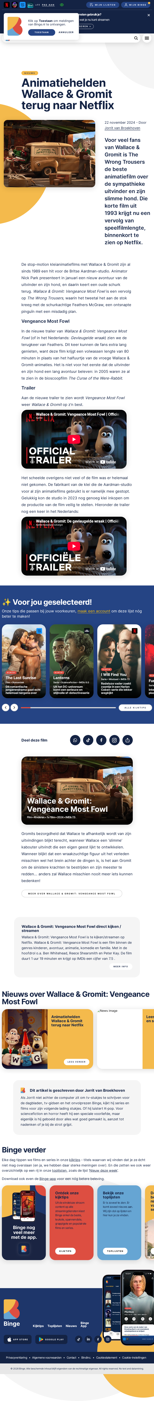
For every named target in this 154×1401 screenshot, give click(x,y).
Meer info (120, 966)
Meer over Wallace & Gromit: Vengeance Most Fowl (72, 893)
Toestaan (42, 32)
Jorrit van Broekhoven (122, 128)
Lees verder (77, 1062)
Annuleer (66, 32)
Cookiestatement (106, 1357)
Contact (71, 1357)
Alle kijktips (135, 707)
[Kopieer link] (127, 740)
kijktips (74, 1160)
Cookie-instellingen (134, 1357)
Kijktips (65, 1251)
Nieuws (71, 1325)
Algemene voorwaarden (46, 1357)
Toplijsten (115, 1251)
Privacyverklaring (16, 1357)
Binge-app (47, 1179)
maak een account (94, 611)
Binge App (85, 1324)
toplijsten (59, 1170)
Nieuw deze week (103, 1170)
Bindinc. (86, 1357)
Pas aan (48, 5)
